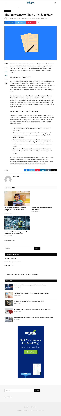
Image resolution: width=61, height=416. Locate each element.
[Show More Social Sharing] (38, 22)
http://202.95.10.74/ (10, 258)
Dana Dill (11, 18)
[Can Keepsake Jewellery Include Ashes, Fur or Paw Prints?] (9, 303)
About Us (33, 407)
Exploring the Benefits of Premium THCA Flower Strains (22, 274)
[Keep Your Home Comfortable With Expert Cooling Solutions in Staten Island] (9, 319)
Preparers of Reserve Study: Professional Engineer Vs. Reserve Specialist (16, 232)
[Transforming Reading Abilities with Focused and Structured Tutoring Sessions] (17, 198)
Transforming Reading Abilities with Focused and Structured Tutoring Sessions (15, 209)
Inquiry (27, 407)
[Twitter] (5, 71)
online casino (8, 396)
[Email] (5, 83)
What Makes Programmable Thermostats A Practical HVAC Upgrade (31, 293)
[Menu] (6, 2)
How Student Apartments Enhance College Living (41, 208)
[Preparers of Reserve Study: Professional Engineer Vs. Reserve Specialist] (17, 223)
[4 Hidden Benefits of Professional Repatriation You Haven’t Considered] (9, 311)
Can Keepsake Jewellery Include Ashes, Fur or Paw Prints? (29, 301)
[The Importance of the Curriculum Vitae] (30, 43)
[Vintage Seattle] (30, 2)
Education (7, 10)
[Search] (55, 2)
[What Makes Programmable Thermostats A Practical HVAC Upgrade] (9, 295)
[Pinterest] (5, 79)
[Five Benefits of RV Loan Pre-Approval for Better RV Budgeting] (9, 287)
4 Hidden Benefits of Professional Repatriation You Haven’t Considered (32, 309)
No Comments (37, 18)
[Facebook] (5, 67)
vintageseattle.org (39, 410)
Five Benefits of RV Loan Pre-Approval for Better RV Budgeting (30, 285)
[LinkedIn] (5, 75)
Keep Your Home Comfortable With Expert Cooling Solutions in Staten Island (33, 317)
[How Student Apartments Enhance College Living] (44, 198)
